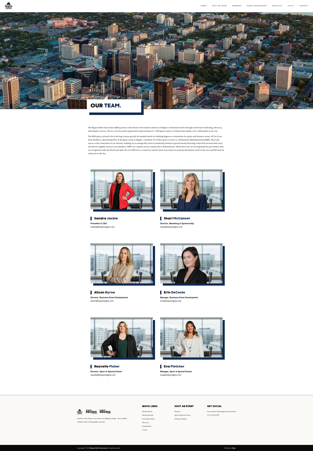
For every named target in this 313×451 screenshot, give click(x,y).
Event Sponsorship (148, 419)
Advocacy (145, 422)
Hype (234, 448)
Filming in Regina (181, 419)
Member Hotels (147, 411)
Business (177, 411)
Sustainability (146, 426)
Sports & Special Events (182, 415)
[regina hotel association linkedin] (211, 422)
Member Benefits (147, 415)
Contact (144, 430)
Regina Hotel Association (98, 448)
